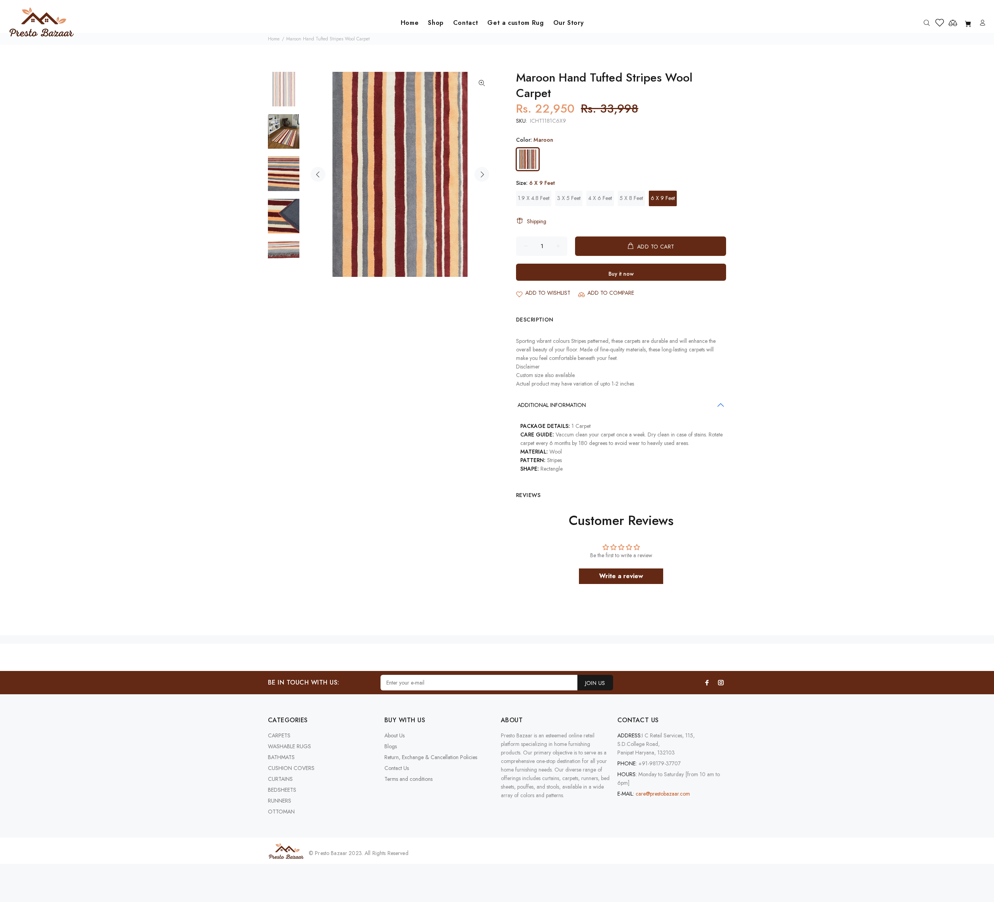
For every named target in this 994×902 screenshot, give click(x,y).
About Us (394, 735)
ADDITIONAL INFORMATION (552, 405)
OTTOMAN (281, 811)
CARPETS (279, 735)
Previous (318, 174)
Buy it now (621, 274)
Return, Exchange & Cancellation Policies (430, 757)
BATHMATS (281, 757)
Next (481, 174)
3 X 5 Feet (568, 198)
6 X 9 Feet (663, 198)
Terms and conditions (408, 779)
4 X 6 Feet (600, 198)
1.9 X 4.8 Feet (533, 198)
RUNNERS (279, 801)
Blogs (390, 746)
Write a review (621, 576)
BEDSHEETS (282, 790)
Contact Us (396, 768)
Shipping (536, 221)
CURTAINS (280, 779)
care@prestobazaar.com (663, 794)
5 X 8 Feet (631, 198)
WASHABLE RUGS (289, 746)
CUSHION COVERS (291, 768)
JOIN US (595, 683)
